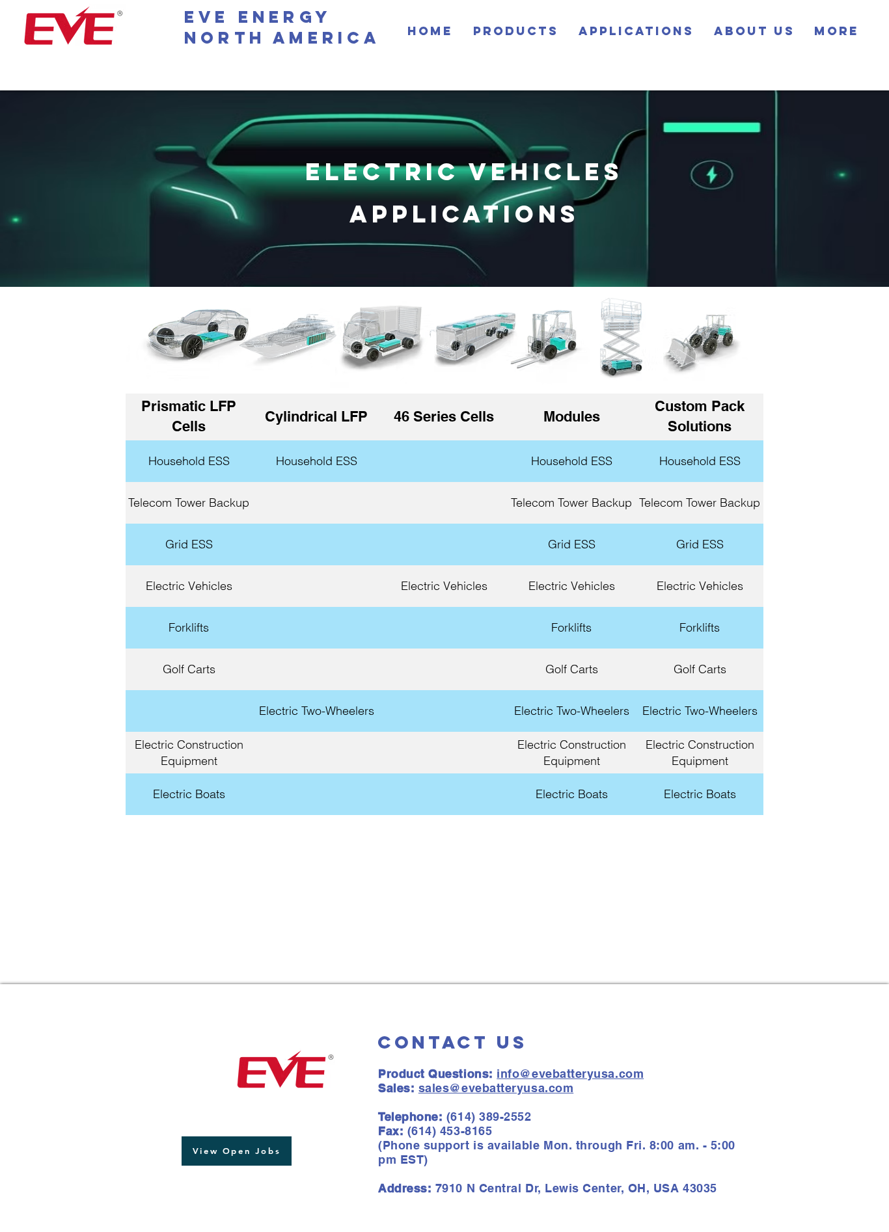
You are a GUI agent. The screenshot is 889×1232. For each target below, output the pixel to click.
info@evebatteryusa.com (570, 1073)
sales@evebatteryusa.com (495, 1088)
